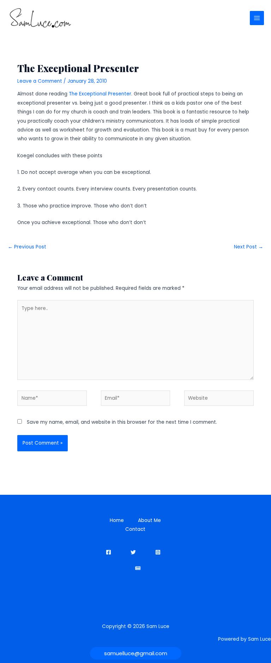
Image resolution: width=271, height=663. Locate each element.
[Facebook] (108, 552)
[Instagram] (158, 552)
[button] (135, 653)
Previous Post (27, 247)
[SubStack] (138, 568)
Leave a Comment (39, 81)
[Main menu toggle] (257, 18)
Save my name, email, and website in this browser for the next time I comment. (122, 422)
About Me (149, 520)
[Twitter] (133, 552)
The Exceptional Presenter (100, 93)
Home (117, 520)
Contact (135, 529)
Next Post (248, 247)
